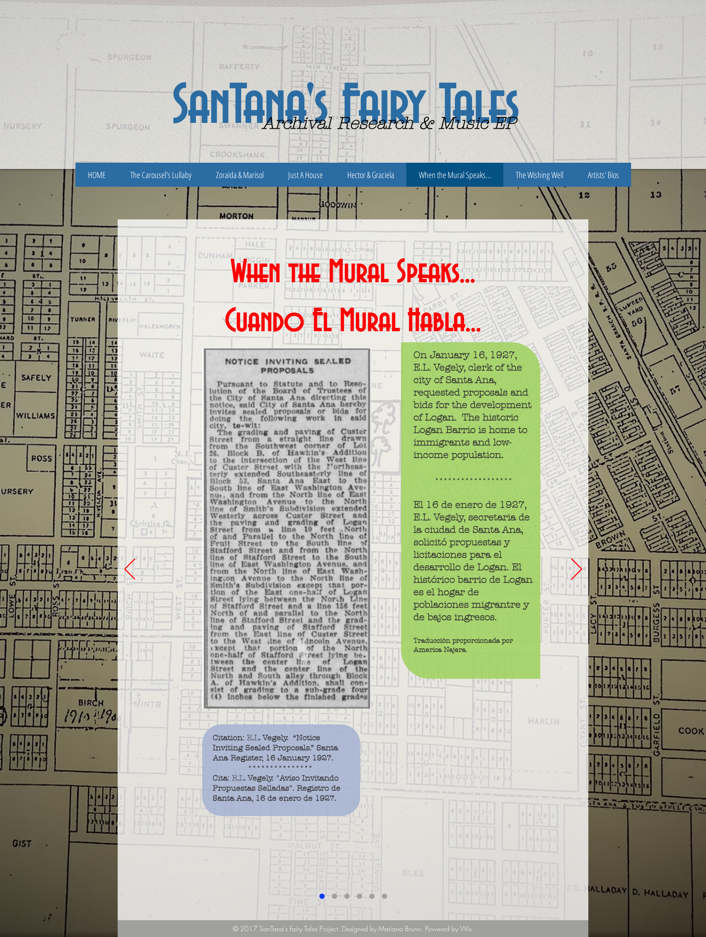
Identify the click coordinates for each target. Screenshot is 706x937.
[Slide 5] (372, 896)
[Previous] (129, 569)
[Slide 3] (347, 896)
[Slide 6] (384, 896)
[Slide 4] (359, 896)
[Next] (576, 569)
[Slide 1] (322, 896)
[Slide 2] (334, 896)
